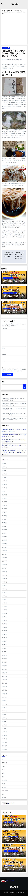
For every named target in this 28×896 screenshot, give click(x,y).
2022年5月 (4, 641)
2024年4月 (4, 561)
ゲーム (3, 769)
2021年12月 (4, 658)
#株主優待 (19, 59)
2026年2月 (4, 484)
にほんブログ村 (11, 803)
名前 (3, 348)
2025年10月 (4, 498)
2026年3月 (4, 481)
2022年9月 (4, 627)
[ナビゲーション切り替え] (2, 4)
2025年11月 (4, 495)
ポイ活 (9, 308)
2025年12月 (4, 491)
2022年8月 (4, 631)
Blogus (21, 892)
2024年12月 (5, 533)
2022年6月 (4, 637)
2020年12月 (5, 700)
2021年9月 (4, 669)
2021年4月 (4, 686)
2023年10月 (4, 582)
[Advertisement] (14, 29)
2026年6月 (4, 470)
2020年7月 (4, 718)
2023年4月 (4, 603)
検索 (3, 381)
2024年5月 (4, 557)
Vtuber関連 (4, 762)
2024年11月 (4, 536)
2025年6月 (4, 512)
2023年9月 (4, 585)
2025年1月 (4, 529)
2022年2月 (4, 651)
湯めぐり (4, 797)
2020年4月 (4, 728)
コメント (4, 328)
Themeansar (13, 894)
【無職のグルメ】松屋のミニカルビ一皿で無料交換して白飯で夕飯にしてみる (14, 855)
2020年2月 (4, 735)
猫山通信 (15, 4)
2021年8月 (4, 672)
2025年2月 (4, 526)
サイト (3, 361)
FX (2, 759)
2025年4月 (4, 519)
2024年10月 (5, 540)
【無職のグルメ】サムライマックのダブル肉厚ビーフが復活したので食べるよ (14, 840)
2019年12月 (4, 742)
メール (4, 354)
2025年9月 (4, 502)
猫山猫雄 (10, 431)
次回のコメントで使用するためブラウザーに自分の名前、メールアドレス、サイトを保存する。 (14, 370)
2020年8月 (4, 714)
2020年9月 (4, 711)
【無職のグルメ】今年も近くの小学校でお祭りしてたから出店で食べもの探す (14, 826)
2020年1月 (4, 739)
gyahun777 (4, 454)
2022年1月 (4, 655)
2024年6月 (4, 554)
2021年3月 (4, 690)
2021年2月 (4, 693)
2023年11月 (4, 578)
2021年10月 (4, 665)
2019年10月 (4, 749)
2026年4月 (4, 477)
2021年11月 (4, 662)
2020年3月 (4, 732)
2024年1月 (4, 571)
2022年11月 (4, 620)
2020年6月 (4, 721)
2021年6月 (4, 679)
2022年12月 (5, 617)
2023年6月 (4, 596)
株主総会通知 (5, 790)
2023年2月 (4, 610)
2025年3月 (4, 522)
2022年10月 (5, 624)
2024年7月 (4, 550)
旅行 (3, 776)
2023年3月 (4, 606)
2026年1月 (4, 488)
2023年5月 (4, 599)
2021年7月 (4, 676)
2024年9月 (4, 543)
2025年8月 (4, 505)
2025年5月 (4, 515)
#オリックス (14, 59)
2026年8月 (4, 463)
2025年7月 (4, 509)
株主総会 (4, 787)
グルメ (3, 47)
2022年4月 (4, 644)
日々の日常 (10, 278)
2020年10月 (5, 707)
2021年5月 (4, 683)
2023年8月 (4, 589)
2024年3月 (4, 564)
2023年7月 (4, 592)
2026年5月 (4, 474)
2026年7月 (4, 467)
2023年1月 (4, 613)
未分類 (3, 783)
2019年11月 (4, 746)
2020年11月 (4, 704)
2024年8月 (4, 547)
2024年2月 (4, 568)
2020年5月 (4, 725)
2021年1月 (4, 697)
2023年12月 (4, 575)
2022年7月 (4, 634)
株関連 (8, 47)
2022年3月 (4, 648)
